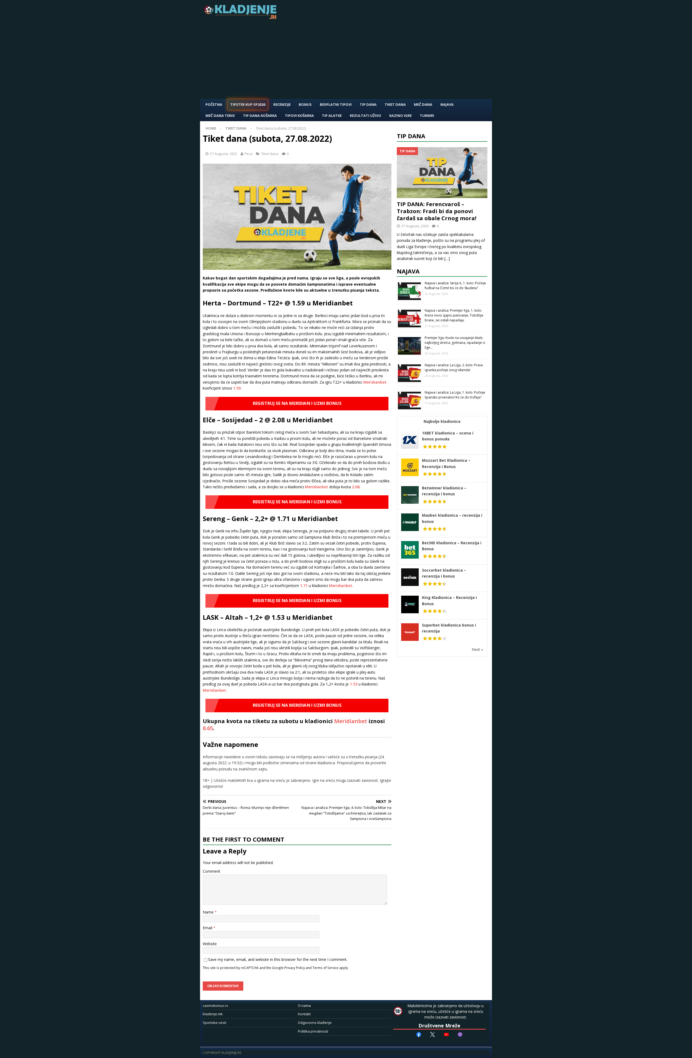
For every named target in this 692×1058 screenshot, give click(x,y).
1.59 (237, 388)
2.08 (356, 486)
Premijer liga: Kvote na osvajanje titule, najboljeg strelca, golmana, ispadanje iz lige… (455, 342)
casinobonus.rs (215, 1005)
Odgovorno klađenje (315, 1022)
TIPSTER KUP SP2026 (247, 104)
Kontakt (304, 1013)
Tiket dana (395, 104)
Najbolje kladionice (442, 421)
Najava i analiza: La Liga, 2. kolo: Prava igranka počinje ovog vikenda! (454, 367)
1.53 (353, 684)
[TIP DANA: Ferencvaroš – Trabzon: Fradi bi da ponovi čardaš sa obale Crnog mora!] (442, 172)
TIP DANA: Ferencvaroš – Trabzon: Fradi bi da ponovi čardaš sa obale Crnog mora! (436, 211)
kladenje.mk (213, 1013)
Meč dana (423, 104)
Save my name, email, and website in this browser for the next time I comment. (277, 959)
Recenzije (282, 104)
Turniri (427, 115)
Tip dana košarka (260, 115)
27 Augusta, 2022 (223, 153)
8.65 (208, 728)
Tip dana (411, 136)
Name (209, 912)
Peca (248, 153)
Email (208, 927)
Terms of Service (325, 967)
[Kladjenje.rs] (241, 17)
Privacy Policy (294, 967)
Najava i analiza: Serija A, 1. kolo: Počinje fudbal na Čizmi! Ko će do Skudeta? (455, 285)
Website (210, 943)
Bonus (305, 104)
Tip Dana (368, 104)
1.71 (304, 585)
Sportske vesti (214, 1022)
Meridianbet (375, 382)
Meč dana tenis (220, 115)
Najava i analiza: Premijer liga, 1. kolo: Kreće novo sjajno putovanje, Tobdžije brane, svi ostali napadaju (454, 315)
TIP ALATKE (332, 115)
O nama (304, 1005)
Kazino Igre (400, 115)
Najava (447, 104)
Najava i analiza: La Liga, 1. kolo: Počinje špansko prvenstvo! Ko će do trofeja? (455, 395)
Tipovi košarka (299, 115)
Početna (213, 104)
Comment (211, 871)
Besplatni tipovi (336, 104)
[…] (447, 258)
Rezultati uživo (365, 115)
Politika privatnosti (313, 1031)
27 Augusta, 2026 (414, 225)
